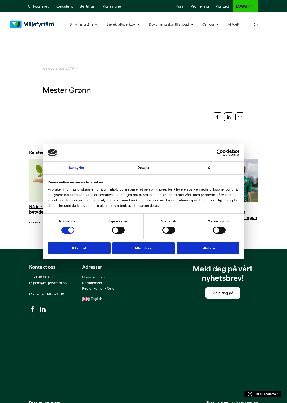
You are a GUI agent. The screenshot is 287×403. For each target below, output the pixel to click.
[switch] (118, 230)
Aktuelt (233, 24)
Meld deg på (222, 293)
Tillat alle (208, 248)
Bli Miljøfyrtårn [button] (81, 24)
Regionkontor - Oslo (98, 288)
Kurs (180, 6)
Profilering (199, 6)
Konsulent (64, 6)
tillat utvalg (143, 248)
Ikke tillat (79, 248)
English (96, 299)
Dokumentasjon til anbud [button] (169, 24)
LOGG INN (245, 6)
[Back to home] (32, 24)
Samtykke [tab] (76, 167)
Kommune (112, 6)
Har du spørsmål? (266, 394)
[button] (256, 24)
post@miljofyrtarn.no (50, 283)
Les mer (34, 222)
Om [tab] (210, 167)
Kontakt (222, 6)
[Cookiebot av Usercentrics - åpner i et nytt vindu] (219, 152)
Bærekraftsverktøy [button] (121, 24)
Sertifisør (88, 6)
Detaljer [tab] (143, 167)
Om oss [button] (208, 24)
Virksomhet (38, 6)
